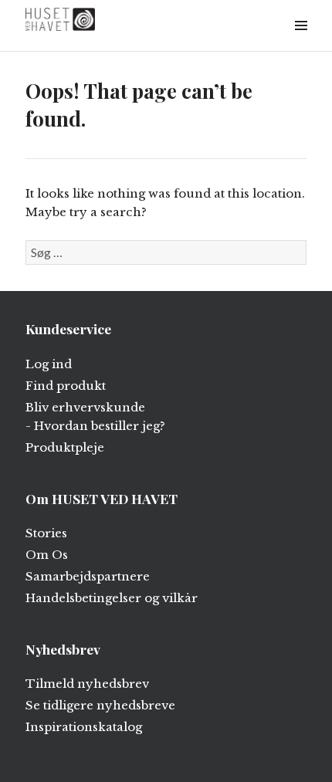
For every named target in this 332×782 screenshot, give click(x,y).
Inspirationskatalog (83, 726)
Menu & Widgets (301, 43)
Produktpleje (64, 447)
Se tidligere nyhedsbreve (100, 705)
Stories (46, 533)
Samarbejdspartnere (87, 576)
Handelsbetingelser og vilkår (111, 598)
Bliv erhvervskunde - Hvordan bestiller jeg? (95, 416)
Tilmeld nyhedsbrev (87, 683)
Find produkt (65, 385)
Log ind (48, 364)
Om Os (46, 554)
